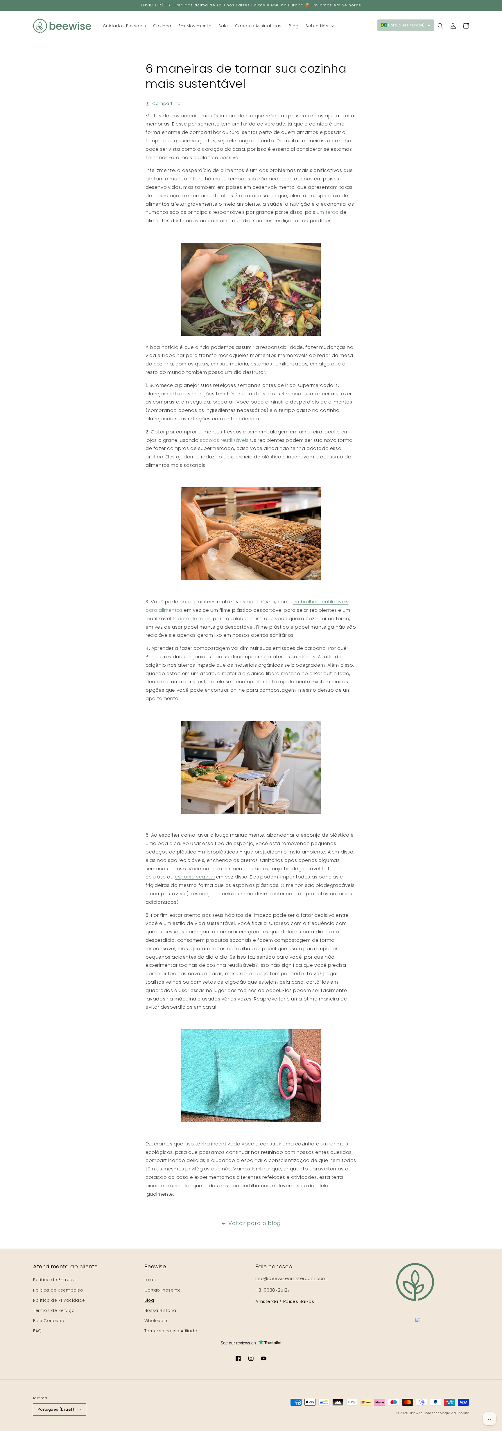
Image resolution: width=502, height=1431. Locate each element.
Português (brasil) (56, 1409)
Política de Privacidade (59, 1300)
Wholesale (155, 1321)
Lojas (150, 1280)
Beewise (416, 1413)
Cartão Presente (162, 1290)
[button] (319, 26)
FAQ (37, 1331)
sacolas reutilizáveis (224, 440)
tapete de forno (192, 618)
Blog (149, 1300)
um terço (328, 212)
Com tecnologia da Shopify (446, 1413)
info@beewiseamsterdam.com (291, 1278)
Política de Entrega (54, 1280)
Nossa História (160, 1310)
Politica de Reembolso (58, 1290)
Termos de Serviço (54, 1310)
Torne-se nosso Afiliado (171, 1331)
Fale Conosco (48, 1321)
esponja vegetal (195, 877)
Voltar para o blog (254, 1223)
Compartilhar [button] (167, 103)
